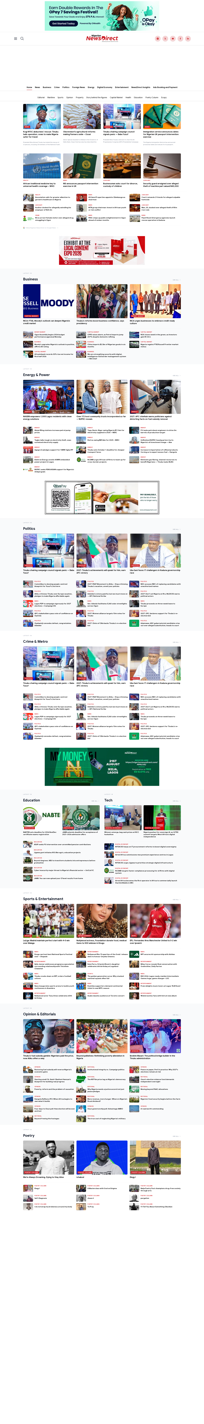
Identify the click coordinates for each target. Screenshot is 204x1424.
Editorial (41, 97)
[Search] (22, 38)
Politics (65, 87)
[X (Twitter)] (165, 38)
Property (79, 97)
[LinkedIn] (188, 38)
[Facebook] (180, 38)
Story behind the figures (96, 97)
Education (138, 97)
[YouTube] (173, 38)
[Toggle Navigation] (15, 38)
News (37, 87)
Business (47, 87)
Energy (91, 87)
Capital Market (116, 97)
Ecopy (164, 97)
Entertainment (122, 87)
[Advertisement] (102, 63)
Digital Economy (104, 87)
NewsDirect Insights (140, 87)
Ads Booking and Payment (165, 87)
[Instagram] (158, 38)
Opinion (69, 97)
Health (128, 97)
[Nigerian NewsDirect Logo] (101, 38)
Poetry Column (151, 97)
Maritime (51, 97)
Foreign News (78, 87)
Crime (57, 87)
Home (29, 87)
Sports (60, 97)
